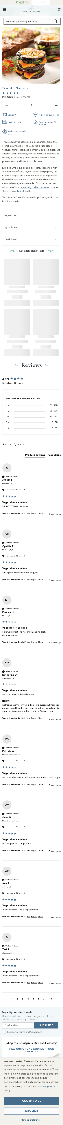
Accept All (31, 1101)
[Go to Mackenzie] (22, 2)
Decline (31, 1110)
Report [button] (34, 513)
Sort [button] (5, 444)
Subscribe (46, 1025)
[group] (31, 379)
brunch (20, 191)
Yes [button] (28, 513)
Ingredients (10, 227)
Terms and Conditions (30, 1032)
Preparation (10, 215)
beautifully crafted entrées (34, 187)
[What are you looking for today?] (56, 21)
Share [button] (40, 513)
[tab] (35, 455)
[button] (4, 9)
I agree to (24, 1032)
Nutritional (10, 239)
